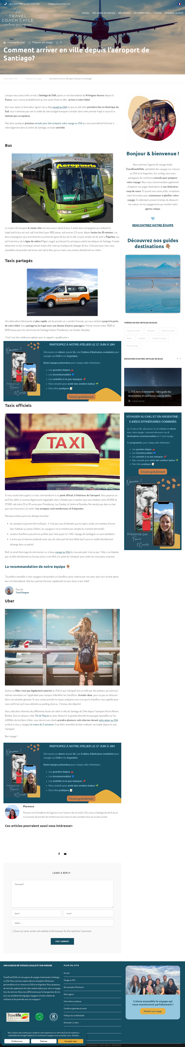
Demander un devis (174, 13)
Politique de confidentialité (74, 1015)
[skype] (167, 3)
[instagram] (173, 3)
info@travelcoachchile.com (59, 3)
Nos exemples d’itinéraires (74, 987)
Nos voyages (124, 13)
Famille (129, 338)
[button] (151, 310)
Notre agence (69, 994)
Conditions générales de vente (75, 1008)
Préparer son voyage (42, 42)
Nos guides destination (104, 13)
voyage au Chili (62, 552)
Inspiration (142, 338)
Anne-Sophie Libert (138, 406)
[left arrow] (177, 358)
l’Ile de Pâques (42, 715)
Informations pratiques (72, 1001)
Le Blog (157, 13)
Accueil (85, 13)
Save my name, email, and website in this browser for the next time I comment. (53, 931)
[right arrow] (180, 358)
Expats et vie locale (168, 331)
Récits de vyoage (132, 346)
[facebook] (162, 3)
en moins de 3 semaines (42, 724)
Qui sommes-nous (142, 13)
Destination (151, 331)
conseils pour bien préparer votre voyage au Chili (58, 123)
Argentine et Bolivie (133, 331)
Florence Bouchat (16, 42)
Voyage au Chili (69, 980)
